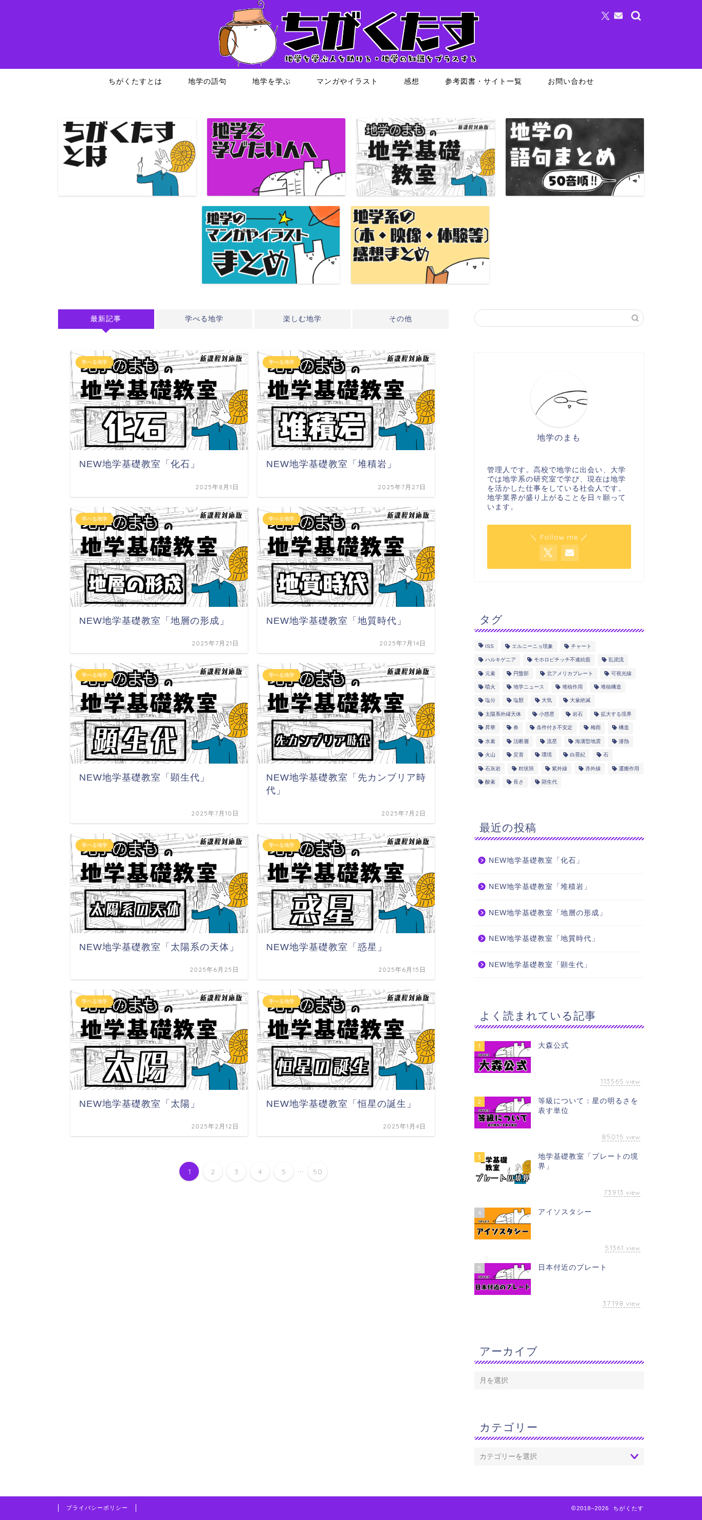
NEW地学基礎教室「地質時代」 (544, 938)
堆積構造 (611, 687)
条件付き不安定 (554, 728)
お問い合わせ (571, 81)
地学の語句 (207, 81)
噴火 (490, 687)
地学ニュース (528, 687)
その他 (400, 319)
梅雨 (595, 728)
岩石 (577, 714)
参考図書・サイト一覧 (483, 81)
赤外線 (593, 768)
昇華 (490, 728)
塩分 (490, 700)
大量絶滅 (580, 700)
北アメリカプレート (570, 673)
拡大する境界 (616, 714)
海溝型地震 (588, 741)
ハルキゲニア (500, 660)
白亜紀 (577, 755)
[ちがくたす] (351, 66)
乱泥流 (616, 660)
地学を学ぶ (271, 81)
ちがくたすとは (135, 81)
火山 (490, 755)
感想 (411, 81)
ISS (489, 646)
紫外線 (559, 768)
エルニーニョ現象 (532, 646)
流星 (552, 741)
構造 (624, 728)
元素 (490, 673)
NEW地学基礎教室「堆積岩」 (540, 887)
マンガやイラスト (347, 81)
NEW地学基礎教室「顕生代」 (540, 965)
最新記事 (105, 319)
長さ (518, 782)
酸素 (490, 782)
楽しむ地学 (302, 319)
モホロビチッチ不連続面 (562, 660)
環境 (547, 755)
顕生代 (549, 782)
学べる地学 (204, 319)
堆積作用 (572, 687)
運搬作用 (629, 768)
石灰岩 (493, 768)
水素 (490, 741)
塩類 (518, 700)
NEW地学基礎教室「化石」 (536, 860)
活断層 (521, 741)
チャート (581, 646)
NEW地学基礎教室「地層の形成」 (548, 913)
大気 (547, 700)
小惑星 (547, 714)
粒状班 (526, 768)
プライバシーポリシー (97, 1508)
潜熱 (624, 741)
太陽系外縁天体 (503, 714)
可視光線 (621, 673)
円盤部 (521, 673)
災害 (518, 755)
